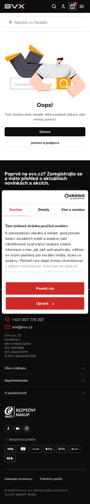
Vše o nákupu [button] (15, 368)
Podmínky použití (51, 479)
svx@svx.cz (22, 327)
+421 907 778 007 (28, 319)
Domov (45, 132)
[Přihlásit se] (63, 6)
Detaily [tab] (43, 209)
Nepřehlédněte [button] (16, 380)
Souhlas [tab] (16, 209)
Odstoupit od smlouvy (19, 479)
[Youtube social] (17, 428)
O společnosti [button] (16, 393)
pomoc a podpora (45, 143)
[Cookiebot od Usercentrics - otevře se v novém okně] (65, 197)
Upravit (42, 303)
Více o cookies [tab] (73, 209)
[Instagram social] (26, 428)
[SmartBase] (26, 494)
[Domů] (15, 6)
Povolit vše (45, 288)
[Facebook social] (8, 428)
